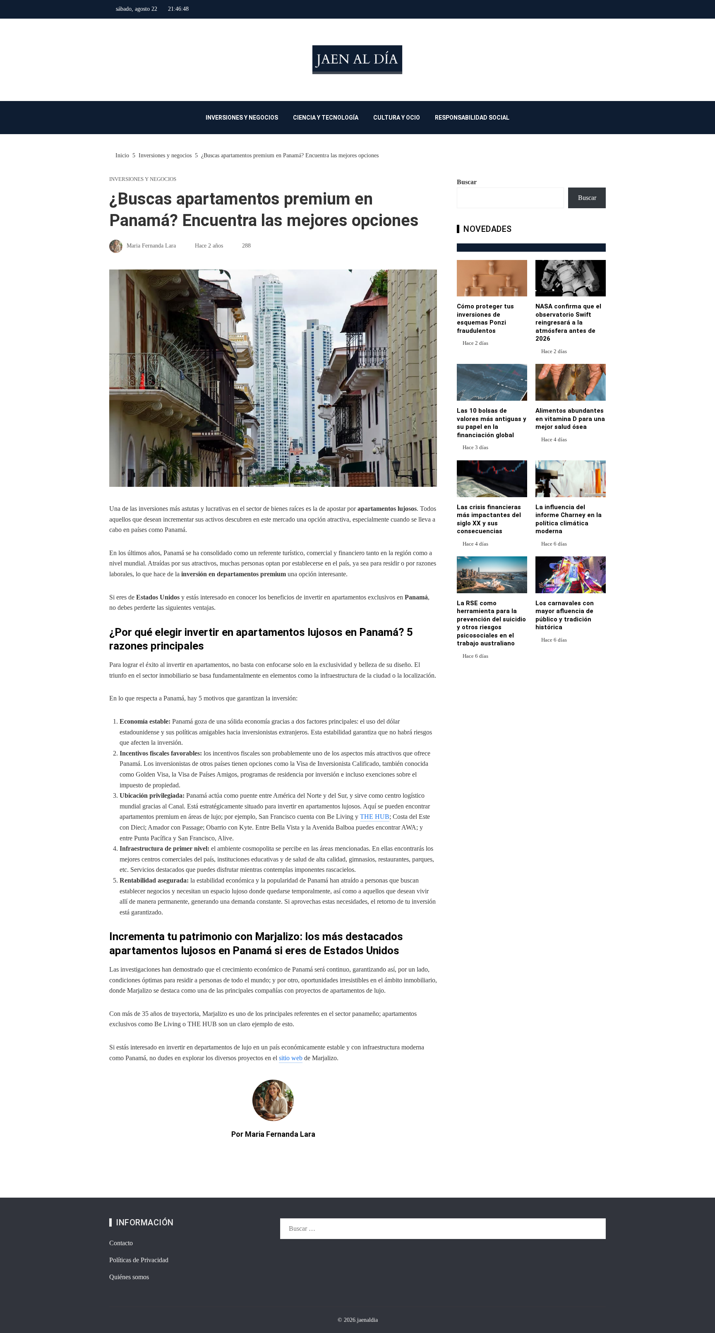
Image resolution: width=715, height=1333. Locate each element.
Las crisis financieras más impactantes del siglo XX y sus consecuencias (489, 519)
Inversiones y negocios (142, 179)
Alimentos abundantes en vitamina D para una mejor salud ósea (570, 419)
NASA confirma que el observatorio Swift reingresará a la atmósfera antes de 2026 (568, 322)
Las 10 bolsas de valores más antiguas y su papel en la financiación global (491, 423)
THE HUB (374, 816)
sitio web (290, 1057)
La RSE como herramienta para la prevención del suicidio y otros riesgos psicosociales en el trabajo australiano (491, 623)
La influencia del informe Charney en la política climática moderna (568, 519)
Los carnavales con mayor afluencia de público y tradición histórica (564, 615)
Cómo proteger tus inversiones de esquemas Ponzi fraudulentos (485, 318)
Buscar (467, 181)
